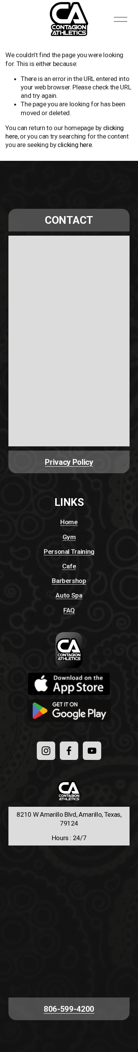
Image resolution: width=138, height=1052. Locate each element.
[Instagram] (46, 751)
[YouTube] (92, 751)
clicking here (75, 145)
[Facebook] (69, 751)
